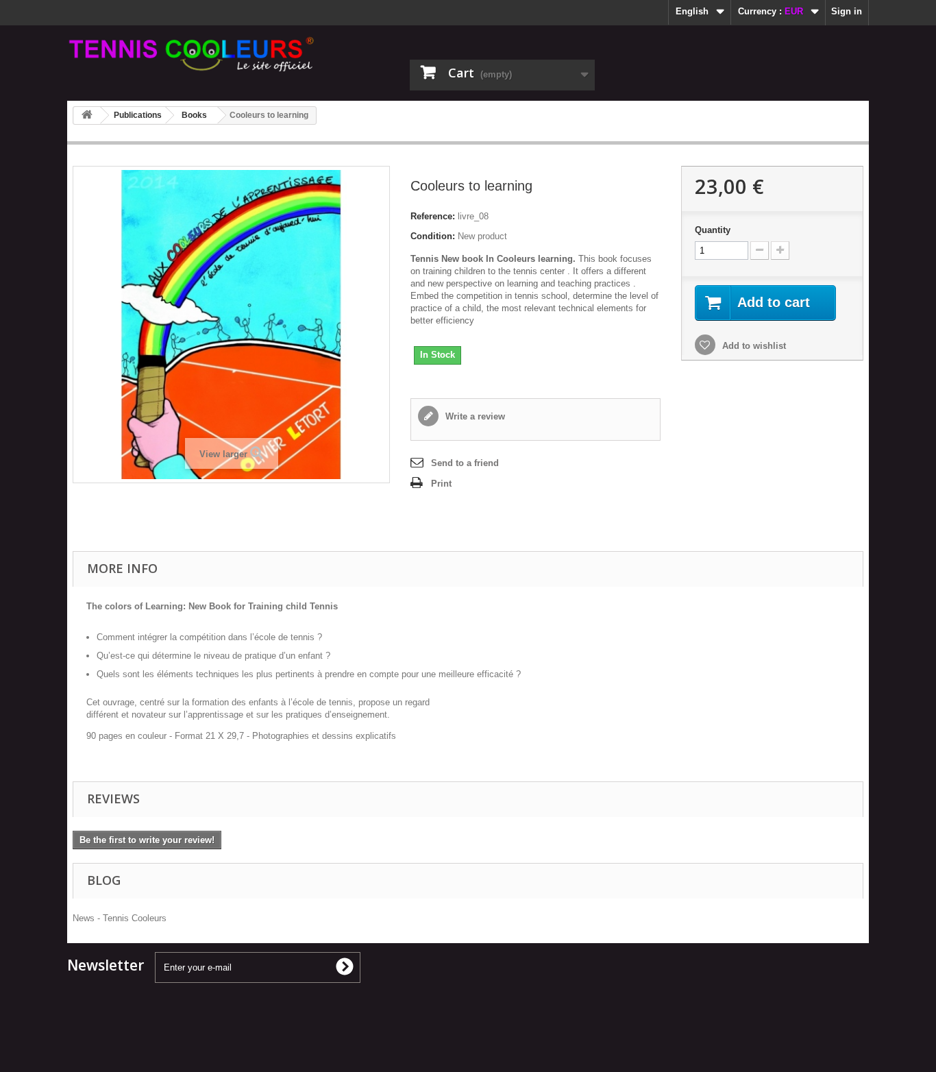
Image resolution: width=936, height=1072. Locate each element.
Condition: (432, 236)
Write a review (474, 416)
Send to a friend (465, 463)
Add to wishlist (752, 346)
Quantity (712, 230)
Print (441, 483)
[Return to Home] (87, 115)
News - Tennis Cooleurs (120, 918)
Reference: (432, 216)
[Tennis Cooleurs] (194, 54)
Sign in (846, 11)
